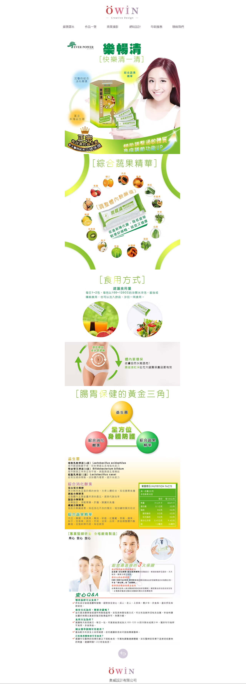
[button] (68, 27)
